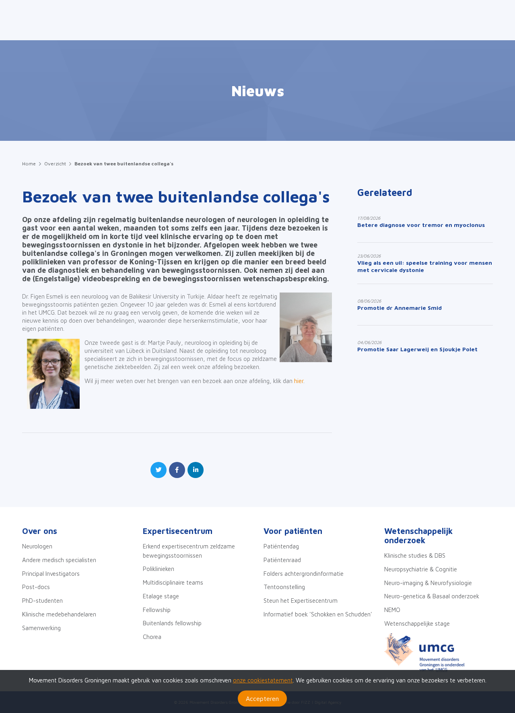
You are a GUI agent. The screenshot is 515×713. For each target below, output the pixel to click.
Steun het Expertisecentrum (301, 600)
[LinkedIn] (195, 470)
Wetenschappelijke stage (417, 623)
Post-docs (36, 586)
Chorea (152, 636)
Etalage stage (161, 596)
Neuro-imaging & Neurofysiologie (428, 582)
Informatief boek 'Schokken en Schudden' (318, 614)
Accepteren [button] (262, 698)
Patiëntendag (281, 546)
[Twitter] (158, 470)
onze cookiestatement (263, 680)
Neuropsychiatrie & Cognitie (420, 569)
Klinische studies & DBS (414, 555)
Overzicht (55, 164)
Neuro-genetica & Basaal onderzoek (431, 596)
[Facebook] (177, 470)
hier (298, 380)
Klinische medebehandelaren (59, 614)
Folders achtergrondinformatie (304, 573)
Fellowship (157, 609)
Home (29, 164)
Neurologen (37, 546)
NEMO (392, 609)
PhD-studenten (42, 600)
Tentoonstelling (284, 586)
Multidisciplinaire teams (173, 582)
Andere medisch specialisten (59, 559)
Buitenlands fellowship (172, 623)
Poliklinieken (158, 568)
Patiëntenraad (282, 559)
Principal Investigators (51, 573)
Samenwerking (41, 627)
